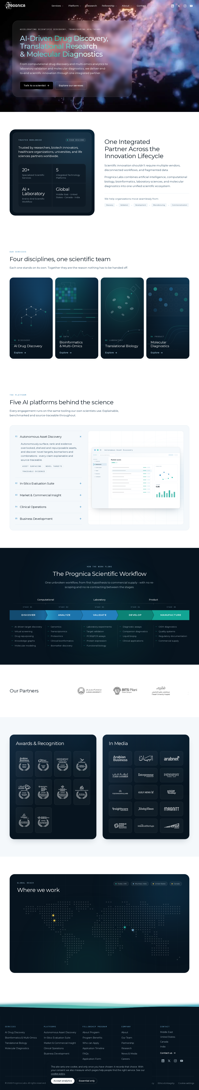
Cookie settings (186, 1083)
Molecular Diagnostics (17, 1048)
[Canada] (53, 915)
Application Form (92, 1059)
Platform (73, 5)
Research (91, 5)
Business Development (56, 1053)
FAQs (85, 1053)
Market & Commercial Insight (60, 1043)
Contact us (166, 1053)
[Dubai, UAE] (125, 927)
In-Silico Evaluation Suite (57, 1037)
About (125, 5)
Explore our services (71, 85)
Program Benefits (92, 1037)
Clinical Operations (54, 1048)
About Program (91, 1032)
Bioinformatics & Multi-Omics (21, 1037)
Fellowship (108, 5)
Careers (125, 1059)
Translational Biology (16, 1043)
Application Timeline (93, 1048)
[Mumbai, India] (133, 930)
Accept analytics (62, 1080)
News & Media (129, 1053)
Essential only (87, 1080)
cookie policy (58, 1073)
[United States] (54, 920)
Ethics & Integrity (166, 1083)
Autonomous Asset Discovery (60, 1032)
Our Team (126, 1037)
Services (56, 5)
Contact (141, 5)
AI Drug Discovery (15, 1032)
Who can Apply (91, 1043)
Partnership (127, 1043)
